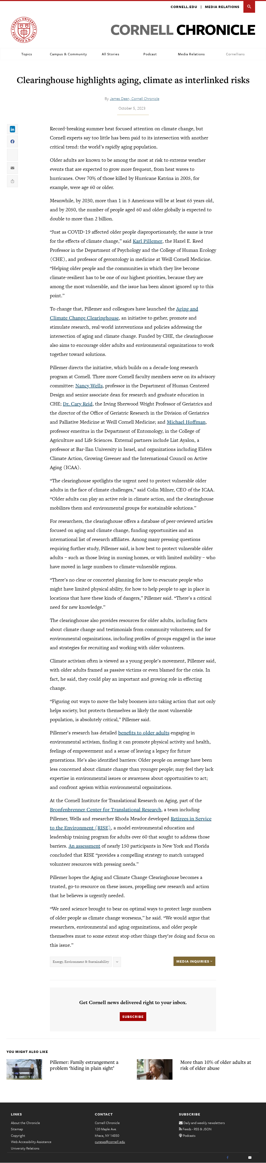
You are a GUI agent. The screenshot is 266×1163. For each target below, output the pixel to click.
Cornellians (235, 54)
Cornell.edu (184, 6)
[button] (249, 7)
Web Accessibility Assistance (31, 1141)
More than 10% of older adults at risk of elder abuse (215, 1065)
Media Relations (222, 6)
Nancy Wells (89, 385)
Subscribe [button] (133, 1016)
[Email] (250, 1158)
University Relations (25, 1148)
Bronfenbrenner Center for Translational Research (105, 809)
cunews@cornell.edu (110, 1141)
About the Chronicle (25, 1122)
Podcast (150, 54)
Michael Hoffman (186, 421)
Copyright (18, 1135)
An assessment (84, 845)
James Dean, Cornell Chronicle (134, 98)
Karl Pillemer (147, 241)
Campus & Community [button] (68, 54)
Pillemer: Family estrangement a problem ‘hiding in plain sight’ (84, 1065)
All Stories (110, 54)
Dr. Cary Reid (77, 403)
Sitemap (17, 1129)
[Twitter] (239, 1158)
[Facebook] (227, 1158)
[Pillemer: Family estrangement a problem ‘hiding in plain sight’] (24, 1069)
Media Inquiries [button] (193, 961)
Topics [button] (26, 54)
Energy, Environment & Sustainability (81, 961)
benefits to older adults (143, 732)
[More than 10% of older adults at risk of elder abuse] (154, 1069)
